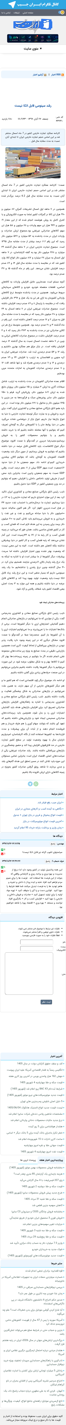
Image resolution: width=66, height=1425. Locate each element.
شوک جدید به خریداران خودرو (47, 1249)
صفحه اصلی (28, 12)
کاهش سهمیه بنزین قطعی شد (47, 1205)
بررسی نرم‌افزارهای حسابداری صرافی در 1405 (39, 1287)
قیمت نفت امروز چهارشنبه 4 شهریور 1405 (41, 1152)
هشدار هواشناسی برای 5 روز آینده (45, 1126)
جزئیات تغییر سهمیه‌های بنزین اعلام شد (42, 1224)
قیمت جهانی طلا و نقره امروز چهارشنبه (43, 1145)
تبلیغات (17, 12)
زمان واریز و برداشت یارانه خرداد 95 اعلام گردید (38, 828)
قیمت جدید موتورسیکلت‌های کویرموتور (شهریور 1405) (35, 1256)
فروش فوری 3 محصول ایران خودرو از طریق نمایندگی (36, 1218)
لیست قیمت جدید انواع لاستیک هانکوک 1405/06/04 (34, 1108)
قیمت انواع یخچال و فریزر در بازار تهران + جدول (37, 815)
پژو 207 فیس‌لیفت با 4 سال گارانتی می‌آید (41, 1180)
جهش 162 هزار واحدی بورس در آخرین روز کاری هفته (35, 1076)
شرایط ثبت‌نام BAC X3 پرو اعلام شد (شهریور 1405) (36, 1089)
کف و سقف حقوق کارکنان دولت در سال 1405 (39, 1064)
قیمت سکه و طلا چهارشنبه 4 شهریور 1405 (41, 1082)
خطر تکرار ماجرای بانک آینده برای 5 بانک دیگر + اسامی (34, 1133)
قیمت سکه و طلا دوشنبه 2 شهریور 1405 (42, 1186)
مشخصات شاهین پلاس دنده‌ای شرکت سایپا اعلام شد (35, 1114)
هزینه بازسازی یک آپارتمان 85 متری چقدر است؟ (38, 1174)
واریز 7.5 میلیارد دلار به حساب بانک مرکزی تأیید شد (36, 1243)
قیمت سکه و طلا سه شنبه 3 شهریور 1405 (41, 1230)
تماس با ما (6, 12)
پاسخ (53, 843)
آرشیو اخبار (38, 75)
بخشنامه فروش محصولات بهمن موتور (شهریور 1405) (35, 1168)
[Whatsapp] (35, 786)
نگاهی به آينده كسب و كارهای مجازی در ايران (38, 809)
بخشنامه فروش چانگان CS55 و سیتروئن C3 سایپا (37, 1212)
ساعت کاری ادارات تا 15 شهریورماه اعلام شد (40, 1139)
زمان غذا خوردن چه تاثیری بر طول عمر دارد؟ (40, 1293)
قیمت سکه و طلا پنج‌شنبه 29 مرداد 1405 (41, 1237)
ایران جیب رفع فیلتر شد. (49, 802)
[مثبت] (2, 849)
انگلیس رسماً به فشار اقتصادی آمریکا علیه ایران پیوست (34, 1070)
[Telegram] (30, 786)
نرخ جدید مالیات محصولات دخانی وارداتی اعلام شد (36, 1120)
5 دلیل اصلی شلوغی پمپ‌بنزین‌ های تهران (41, 1101)
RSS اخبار (56, 75)
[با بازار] (33, 38)
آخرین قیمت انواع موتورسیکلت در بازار (42, 821)
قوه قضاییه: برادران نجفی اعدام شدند (43, 1271)
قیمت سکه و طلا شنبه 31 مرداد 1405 (43, 1199)
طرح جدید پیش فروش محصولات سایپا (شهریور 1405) (34, 1193)
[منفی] (2, 853)
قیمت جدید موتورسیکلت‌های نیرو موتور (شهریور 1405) (34, 1095)
